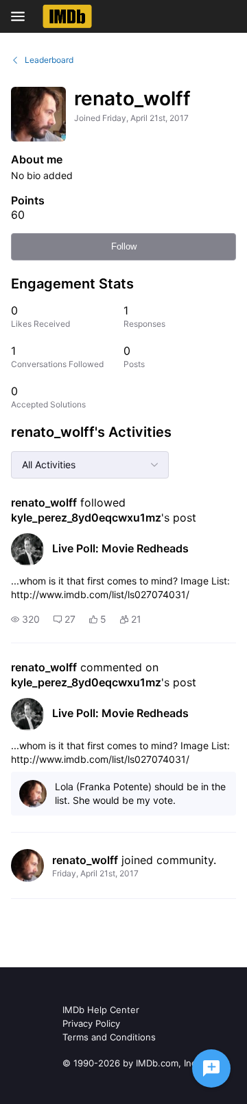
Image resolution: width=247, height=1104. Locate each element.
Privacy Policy (91, 1023)
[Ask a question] (211, 1068)
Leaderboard (49, 60)
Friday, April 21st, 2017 (95, 873)
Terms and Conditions (109, 1037)
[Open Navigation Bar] (22, 16)
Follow (124, 246)
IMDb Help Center (100, 1009)
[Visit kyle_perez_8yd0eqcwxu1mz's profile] (27, 549)
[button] (25, 619)
